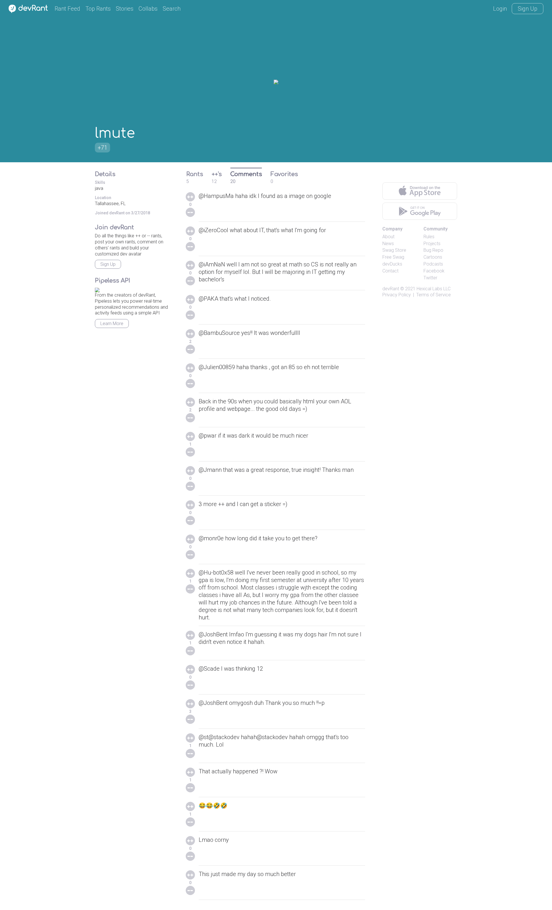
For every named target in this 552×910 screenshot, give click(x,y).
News (388, 243)
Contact (390, 271)
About (388, 236)
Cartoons (432, 257)
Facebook (433, 271)
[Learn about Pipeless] (97, 289)
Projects (431, 243)
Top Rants (98, 8)
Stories (124, 8)
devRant (390, 288)
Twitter (430, 278)
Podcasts (433, 264)
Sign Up (527, 8)
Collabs (148, 8)
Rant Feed (67, 8)
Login (500, 8)
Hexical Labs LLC (434, 288)
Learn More (111, 323)
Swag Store (394, 250)
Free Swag (393, 257)
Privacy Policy (396, 294)
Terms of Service (433, 294)
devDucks (392, 264)
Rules (428, 236)
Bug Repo (433, 250)
